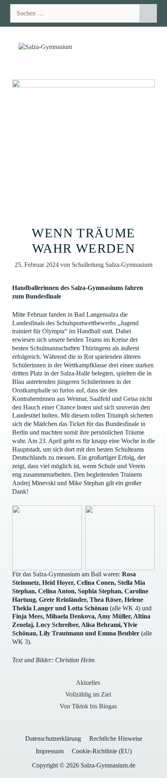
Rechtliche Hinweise (115, 738)
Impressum (50, 751)
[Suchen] (148, 13)
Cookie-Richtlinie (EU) (102, 751)
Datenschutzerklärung (53, 738)
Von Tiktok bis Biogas (88, 706)
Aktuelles (88, 682)
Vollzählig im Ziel (88, 694)
